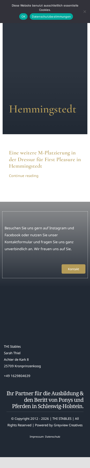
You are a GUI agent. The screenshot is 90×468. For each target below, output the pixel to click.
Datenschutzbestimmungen (51, 16)
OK (23, 16)
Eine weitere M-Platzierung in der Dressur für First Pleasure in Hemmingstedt (45, 159)
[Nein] (84, 11)
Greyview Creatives (68, 425)
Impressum (37, 436)
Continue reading (24, 175)
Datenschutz (52, 436)
